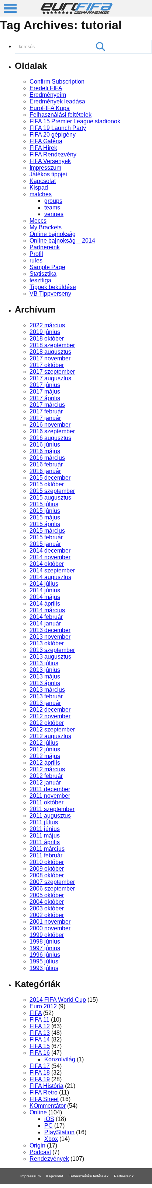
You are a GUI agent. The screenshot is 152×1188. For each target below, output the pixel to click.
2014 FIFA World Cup (58, 1000)
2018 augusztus (50, 352)
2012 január (45, 782)
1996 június (45, 955)
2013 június (45, 670)
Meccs (38, 221)
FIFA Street (44, 1099)
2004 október (47, 902)
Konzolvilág (59, 1059)
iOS (49, 1119)
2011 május (45, 835)
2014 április (45, 603)
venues (53, 214)
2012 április (45, 762)
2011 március (47, 849)
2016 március (47, 458)
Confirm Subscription (57, 81)
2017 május (45, 391)
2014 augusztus (50, 577)
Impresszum (45, 168)
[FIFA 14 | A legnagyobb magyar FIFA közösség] (77, 12)
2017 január (45, 418)
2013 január (45, 703)
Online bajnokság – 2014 (62, 240)
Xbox (51, 1139)
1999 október (47, 935)
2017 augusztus (50, 378)
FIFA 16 (40, 1053)
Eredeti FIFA (46, 88)
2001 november (50, 922)
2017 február (46, 411)
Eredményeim (48, 95)
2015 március (47, 531)
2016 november (50, 425)
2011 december (50, 789)
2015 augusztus (50, 497)
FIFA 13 (40, 1033)
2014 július (44, 584)
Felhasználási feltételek (60, 115)
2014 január (45, 623)
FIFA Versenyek (50, 161)
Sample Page (47, 267)
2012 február (46, 776)
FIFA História (46, 1086)
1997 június (45, 948)
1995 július (44, 961)
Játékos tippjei (48, 174)
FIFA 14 (40, 1039)
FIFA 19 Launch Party (58, 128)
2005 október (47, 895)
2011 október (46, 802)
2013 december (50, 630)
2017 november (50, 358)
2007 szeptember (52, 882)
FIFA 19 (40, 1079)
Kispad (39, 187)
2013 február (46, 696)
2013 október (47, 643)
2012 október (47, 723)
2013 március (47, 690)
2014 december (50, 550)
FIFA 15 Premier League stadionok (75, 121)
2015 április (45, 524)
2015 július (44, 504)
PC (48, 1125)
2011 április (45, 842)
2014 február (46, 617)
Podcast (40, 1152)
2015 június (45, 511)
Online (38, 1112)
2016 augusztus (50, 438)
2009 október (47, 869)
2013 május (45, 676)
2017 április (45, 398)
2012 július (44, 743)
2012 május (45, 756)
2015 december (50, 478)
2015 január (45, 544)
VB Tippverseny (50, 293)
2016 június (45, 444)
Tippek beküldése (53, 287)
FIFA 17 (40, 1066)
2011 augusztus (50, 815)
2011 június (45, 829)
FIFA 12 (40, 1026)
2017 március (47, 405)
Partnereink (45, 247)
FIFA (36, 1013)
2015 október (47, 484)
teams (52, 207)
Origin (37, 1145)
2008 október (47, 875)
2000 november (50, 928)
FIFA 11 (39, 1019)
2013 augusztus (50, 656)
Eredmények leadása (57, 101)
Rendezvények (49, 1159)
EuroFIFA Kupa (50, 108)
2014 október (47, 564)
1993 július (44, 968)
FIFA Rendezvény (53, 154)
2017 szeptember (52, 372)
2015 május (45, 517)
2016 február (46, 464)
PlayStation (59, 1132)
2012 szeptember (52, 729)
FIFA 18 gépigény (62, 1186)
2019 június (45, 332)
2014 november (50, 557)
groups (53, 201)
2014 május (45, 597)
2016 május (45, 451)
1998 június (45, 941)
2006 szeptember (52, 888)
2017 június (45, 385)
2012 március (47, 769)
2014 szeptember (52, 570)
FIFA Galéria (46, 141)
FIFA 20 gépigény (53, 134)
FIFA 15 (40, 1046)
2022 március (47, 325)
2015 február (46, 537)
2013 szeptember (52, 650)
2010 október (47, 862)
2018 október (47, 338)
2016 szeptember (52, 431)
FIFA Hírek (43, 148)
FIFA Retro (44, 1092)
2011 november (50, 796)
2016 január (45, 471)
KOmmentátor (48, 1106)
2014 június (45, 590)
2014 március (47, 610)
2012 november (50, 716)
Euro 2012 (43, 1006)
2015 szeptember (52, 491)
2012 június (45, 749)
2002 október (47, 915)
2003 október (47, 908)
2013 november (50, 637)
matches (41, 194)
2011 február (46, 855)
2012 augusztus (50, 736)
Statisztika (43, 274)
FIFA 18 (40, 1072)
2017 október (47, 365)
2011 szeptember (52, 809)
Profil (36, 254)
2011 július (44, 822)
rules (36, 260)
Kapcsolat (43, 181)
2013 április (45, 683)
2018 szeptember (52, 345)
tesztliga (40, 280)
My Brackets (46, 227)
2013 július (44, 663)
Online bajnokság (53, 234)
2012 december (50, 709)
